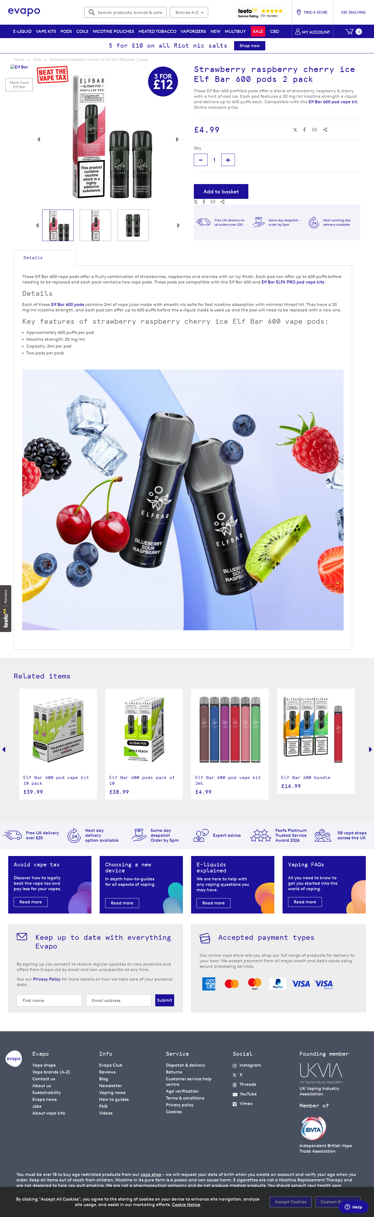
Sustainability (46, 1092)
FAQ (103, 1106)
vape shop (151, 1174)
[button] (42, 136)
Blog (103, 1078)
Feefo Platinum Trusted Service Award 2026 (291, 835)
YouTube (248, 1093)
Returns (174, 1072)
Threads (248, 1084)
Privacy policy (180, 1104)
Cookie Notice (186, 1204)
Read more (30, 901)
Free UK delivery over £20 (42, 835)
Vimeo (246, 1103)
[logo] (13, 1065)
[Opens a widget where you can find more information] (353, 1207)
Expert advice (227, 835)
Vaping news (112, 1092)
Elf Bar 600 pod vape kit (333, 101)
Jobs (36, 1106)
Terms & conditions (185, 1098)
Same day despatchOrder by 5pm (165, 835)
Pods (37, 59)
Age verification (182, 1091)
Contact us (43, 1078)
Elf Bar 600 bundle (305, 777)
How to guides (114, 1099)
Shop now (250, 45)
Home (19, 59)
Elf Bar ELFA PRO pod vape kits (292, 282)
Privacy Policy (47, 979)
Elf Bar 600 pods (67, 304)
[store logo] (24, 12)
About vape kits (48, 1113)
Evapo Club (110, 1065)
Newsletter (110, 1085)
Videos (106, 1113)
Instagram (250, 1065)
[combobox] (125, 12)
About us (41, 1085)
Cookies (174, 1111)
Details (33, 257)
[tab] (45, 258)
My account (316, 32)
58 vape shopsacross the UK (352, 835)
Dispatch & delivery (185, 1065)
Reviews (107, 1072)
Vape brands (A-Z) (51, 1072)
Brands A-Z (187, 12)
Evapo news (44, 1099)
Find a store (316, 12)
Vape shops (44, 1065)
